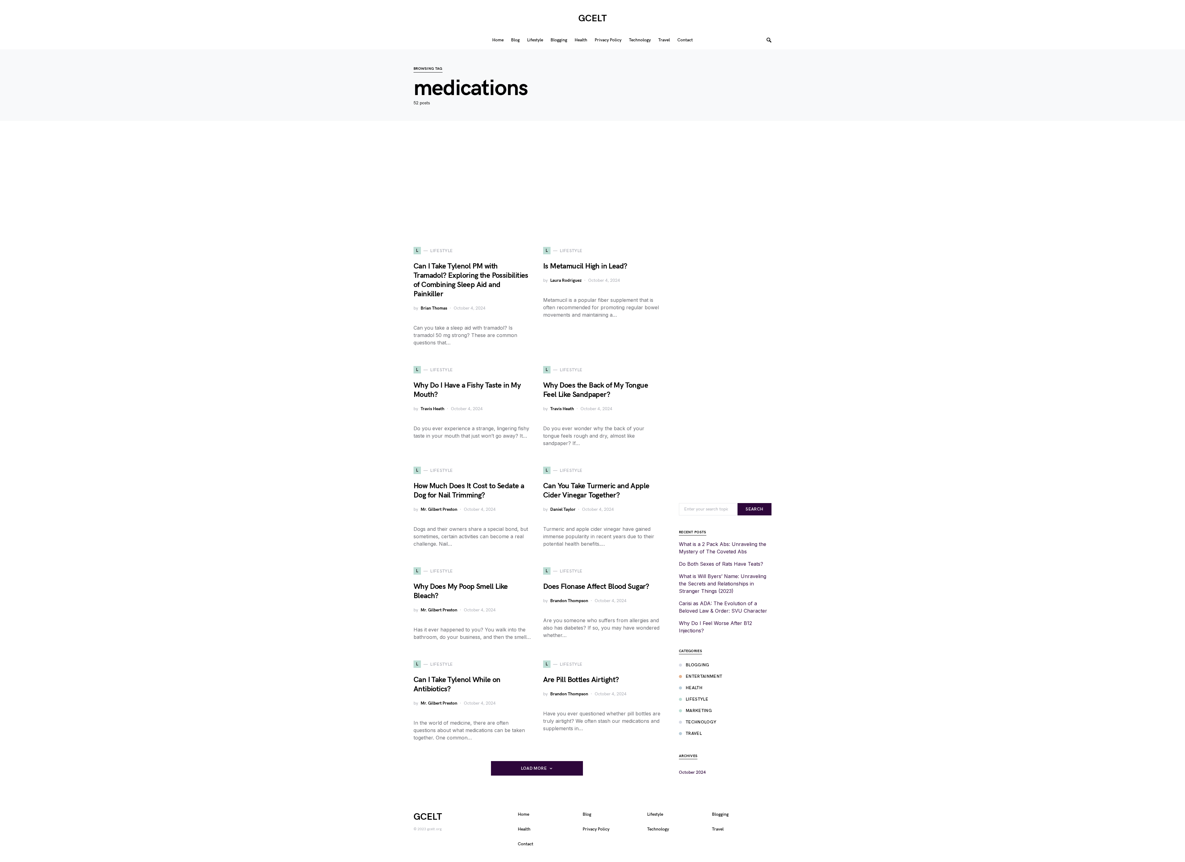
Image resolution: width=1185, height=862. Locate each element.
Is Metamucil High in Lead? (585, 266)
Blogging (697, 665)
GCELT (592, 18)
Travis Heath (432, 408)
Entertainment (704, 676)
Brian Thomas (434, 308)
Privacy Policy (596, 829)
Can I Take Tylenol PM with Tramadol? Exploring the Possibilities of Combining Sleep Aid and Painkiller (471, 280)
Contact (525, 844)
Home (523, 814)
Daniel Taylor (563, 509)
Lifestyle (697, 699)
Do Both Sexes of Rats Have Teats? (721, 564)
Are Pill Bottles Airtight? (581, 679)
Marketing (699, 710)
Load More (534, 768)
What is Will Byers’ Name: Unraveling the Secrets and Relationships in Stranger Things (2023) (722, 583)
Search (754, 509)
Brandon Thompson (569, 600)
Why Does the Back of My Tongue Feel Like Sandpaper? (595, 390)
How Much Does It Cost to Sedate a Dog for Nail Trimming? (469, 490)
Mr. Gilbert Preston (439, 509)
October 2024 (692, 772)
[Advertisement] (592, 184)
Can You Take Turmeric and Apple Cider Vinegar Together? (596, 490)
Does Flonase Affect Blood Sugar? (596, 586)
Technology (701, 722)
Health (694, 687)
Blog (587, 814)
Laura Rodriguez (566, 280)
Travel (694, 733)
